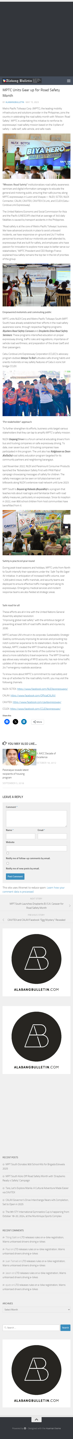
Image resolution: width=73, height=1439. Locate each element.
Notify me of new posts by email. (22, 868)
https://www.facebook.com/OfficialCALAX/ (33, 695)
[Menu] (69, 80)
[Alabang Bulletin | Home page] (28, 80)
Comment (11, 807)
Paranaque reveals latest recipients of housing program (16, 773)
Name (10, 830)
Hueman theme (53, 1428)
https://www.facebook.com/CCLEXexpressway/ (35, 708)
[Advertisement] (36, 38)
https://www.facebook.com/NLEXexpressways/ (42, 688)
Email (41, 830)
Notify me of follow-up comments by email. (28, 858)
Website (10, 842)
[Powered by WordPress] (25, 1428)
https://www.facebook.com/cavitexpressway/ (37, 702)
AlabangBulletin (15, 102)
